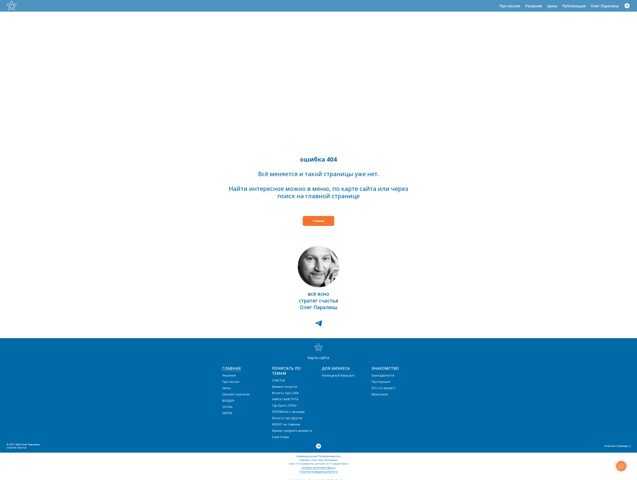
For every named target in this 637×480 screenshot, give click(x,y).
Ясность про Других (287, 418)
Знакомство (385, 368)
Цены (552, 5)
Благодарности (383, 375)
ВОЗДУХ (228, 401)
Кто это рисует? (383, 388)
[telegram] (627, 5)
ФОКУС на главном (286, 424)
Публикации (574, 5)
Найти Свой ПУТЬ (285, 399)
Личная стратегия (235, 394)
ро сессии (231, 382)
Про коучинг (381, 382)
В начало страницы (616, 446)
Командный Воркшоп (338, 375)
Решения (533, 5)
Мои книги (380, 394)
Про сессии (509, 5)
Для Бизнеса (336, 368)
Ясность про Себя (285, 393)
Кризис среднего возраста (292, 431)
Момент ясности (284, 387)
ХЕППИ (227, 413)
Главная (231, 368)
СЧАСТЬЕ (278, 380)
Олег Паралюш (605, 5)
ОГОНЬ (227, 407)
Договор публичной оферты (318, 467)
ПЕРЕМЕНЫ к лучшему (288, 412)
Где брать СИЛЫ (284, 405)
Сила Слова (280, 437)
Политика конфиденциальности (318, 471)
